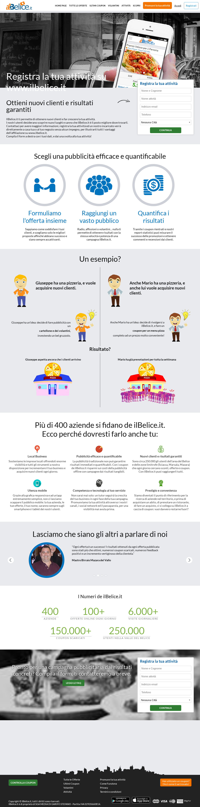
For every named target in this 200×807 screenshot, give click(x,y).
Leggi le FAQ (73, 683)
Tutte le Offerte (78, 5)
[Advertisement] (100, 34)
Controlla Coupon (23, 782)
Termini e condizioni (110, 791)
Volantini (113, 5)
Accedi (177, 5)
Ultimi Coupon (97, 5)
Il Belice (19, 5)
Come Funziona (108, 783)
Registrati (191, 5)
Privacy (104, 787)
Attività (126, 5)
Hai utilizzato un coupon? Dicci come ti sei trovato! (175, 782)
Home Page (61, 5)
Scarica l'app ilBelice (141, 800)
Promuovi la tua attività (157, 5)
